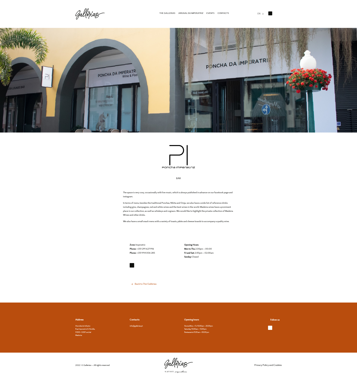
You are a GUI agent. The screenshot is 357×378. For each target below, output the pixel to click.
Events (210, 13)
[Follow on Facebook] (270, 13)
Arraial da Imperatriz (190, 13)
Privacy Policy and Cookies (268, 365)
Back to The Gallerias (145, 284)
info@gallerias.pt (136, 326)
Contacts (223, 13)
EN (258, 14)
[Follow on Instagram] (277, 13)
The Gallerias (167, 13)
